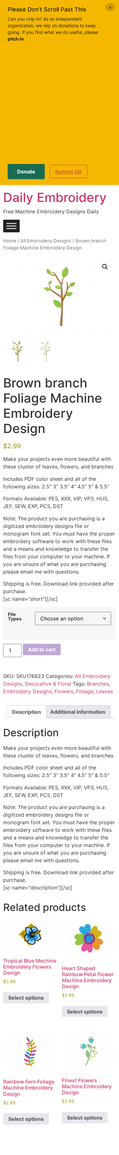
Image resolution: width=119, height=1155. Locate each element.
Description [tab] (26, 712)
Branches (98, 684)
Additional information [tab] (77, 712)
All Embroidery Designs (46, 241)
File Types (15, 616)
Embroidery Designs (27, 691)
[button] (105, 267)
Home (10, 241)
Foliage (84, 691)
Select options (26, 998)
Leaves (104, 691)
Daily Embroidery (55, 197)
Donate (26, 171)
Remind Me (68, 171)
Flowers (64, 691)
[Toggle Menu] (11, 226)
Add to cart (42, 649)
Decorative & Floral (48, 684)
